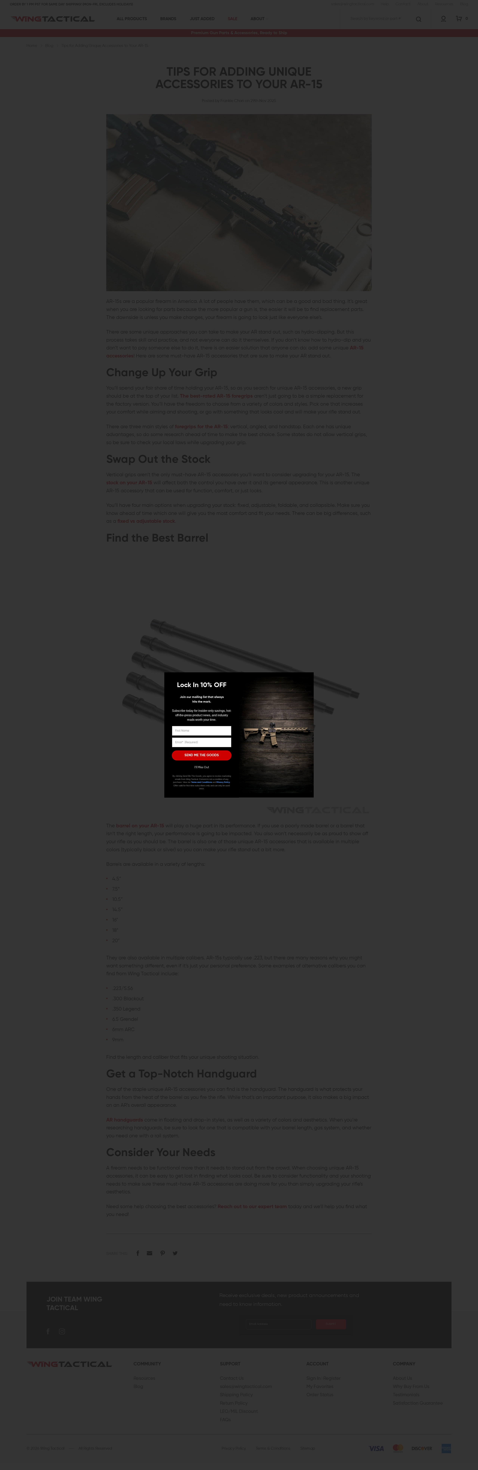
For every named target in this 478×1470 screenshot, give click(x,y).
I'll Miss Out (201, 767)
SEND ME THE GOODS (201, 755)
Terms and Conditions (201, 782)
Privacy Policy (223, 782)
